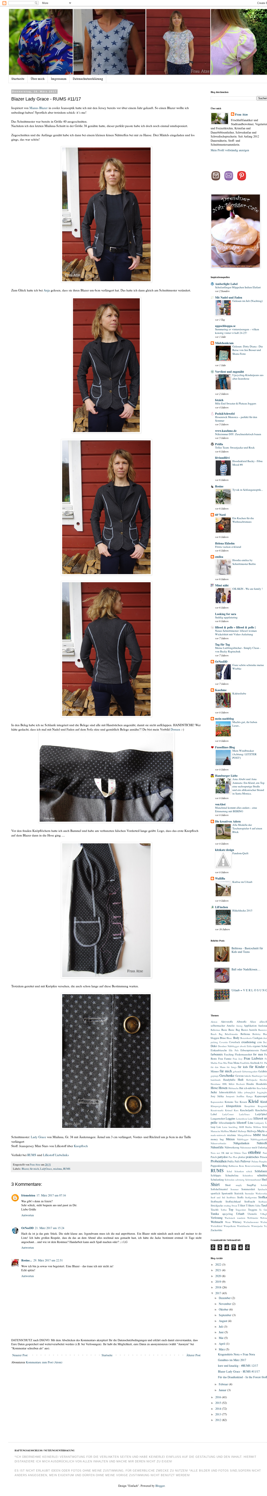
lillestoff (241, 1123)
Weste (228, 1222)
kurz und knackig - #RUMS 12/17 (238, 1366)
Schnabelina (231, 1175)
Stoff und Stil (218, 1197)
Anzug (239, 1025)
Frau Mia (222, 1062)
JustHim (240, 1096)
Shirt (215, 1184)
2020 (218, 1276)
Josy (213, 1096)
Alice (253, 1021)
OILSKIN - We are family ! (247, 589)
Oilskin (237, 1152)
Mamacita (215, 1131)
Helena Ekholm (225, 543)
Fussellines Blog (225, 747)
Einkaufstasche (219, 1050)
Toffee (224, 1209)
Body (236, 1038)
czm (259, 1042)
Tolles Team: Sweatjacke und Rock (235, 447)
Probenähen (219, 1161)
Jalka (240, 1092)
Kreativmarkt (217, 1110)
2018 (218, 1287)
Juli (221, 1326)
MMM (257, 1135)
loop (213, 1127)
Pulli (237, 1161)
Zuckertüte (216, 1230)
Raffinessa (233, 1165)
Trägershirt (241, 1209)
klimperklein (233, 1106)
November (225, 1304)
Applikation (250, 1025)
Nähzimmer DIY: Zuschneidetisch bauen (238, 434)
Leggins (230, 1118)
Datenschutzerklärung (88, 79)
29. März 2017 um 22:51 (48, 1260)
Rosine (219, 486)
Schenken (239, 1171)
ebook (243, 1046)
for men (258, 1054)
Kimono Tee (231, 1102)
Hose (214, 1087)
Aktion (214, 1021)
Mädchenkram (224, 343)
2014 (218, 1409)
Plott (235, 1157)
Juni (221, 1332)
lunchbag (233, 1127)
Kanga (249, 1096)
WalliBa (220, 878)
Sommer (234, 1189)
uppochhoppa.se (225, 326)
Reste (241, 1165)
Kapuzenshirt (217, 1101)
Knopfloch (80, 1146)
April (222, 1344)
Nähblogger (242, 1139)
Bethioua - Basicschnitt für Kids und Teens (247, 950)
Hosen (223, 1087)
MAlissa (257, 1127)
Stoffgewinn (251, 1197)
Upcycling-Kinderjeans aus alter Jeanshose (247, 376)
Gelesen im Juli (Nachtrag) (247, 301)
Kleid (253, 1101)
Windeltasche (243, 1226)
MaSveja (252, 1131)
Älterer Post (193, 1355)
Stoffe (240, 1197)
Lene (250, 1118)
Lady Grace (38, 1137)
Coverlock (234, 1042)
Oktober (224, 1309)
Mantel (233, 1131)
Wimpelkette (230, 1226)
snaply (239, 1185)
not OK (220, 1152)
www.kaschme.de (226, 430)
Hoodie (250, 1084)
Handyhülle (229, 1080)
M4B (241, 1127)
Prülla (219, 444)
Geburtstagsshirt (249, 1071)
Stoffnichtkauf (233, 1201)
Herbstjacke (251, 1079)
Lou (219, 1127)
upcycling (227, 1214)
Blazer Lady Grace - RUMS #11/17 (239, 1371)
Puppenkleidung (219, 1166)
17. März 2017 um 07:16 (51, 1195)
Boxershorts (246, 1038)
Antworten (27, 1215)
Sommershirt (248, 1189)
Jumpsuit (230, 1096)
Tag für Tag (222, 644)
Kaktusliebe (239, 693)
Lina (250, 1123)
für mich (34, 1169)
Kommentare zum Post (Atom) (44, 1362)
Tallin (258, 1205)
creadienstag (248, 1042)
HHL (224, 1083)
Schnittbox (248, 1175)
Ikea (259, 1088)
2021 (218, 1270)
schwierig (239, 1179)
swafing (227, 1205)
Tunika (215, 1214)
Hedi (240, 1080)
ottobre (254, 1152)
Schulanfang (217, 1179)
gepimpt (215, 1075)
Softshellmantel (219, 1189)
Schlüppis (216, 1175)
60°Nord (220, 514)
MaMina (225, 1131)
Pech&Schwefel (225, 413)
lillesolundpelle (227, 1123)
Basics (244, 1030)
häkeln (247, 1075)
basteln (253, 1030)
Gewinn (239, 1076)
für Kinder (256, 1066)
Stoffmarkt (216, 1201)
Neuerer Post (20, 1355)
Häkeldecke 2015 (242, 910)
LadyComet (228, 1114)
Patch (214, 1157)
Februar (224, 1384)
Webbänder (252, 1217)
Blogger (160, 1486)
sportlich (215, 1193)
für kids (243, 1067)
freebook (254, 1063)
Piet (230, 1157)
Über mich (38, 79)
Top (231, 1209)
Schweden (229, 1179)
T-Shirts (250, 1205)
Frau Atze (35, 1164)
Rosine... (26, 1260)
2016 (218, 1397)
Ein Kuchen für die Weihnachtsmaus (243, 520)
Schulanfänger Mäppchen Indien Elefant (238, 287)
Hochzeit (240, 1083)
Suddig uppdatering (226, 617)
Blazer (25, 1169)
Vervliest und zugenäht (229, 371)
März (222, 1349)
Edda (249, 1046)
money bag (217, 1139)
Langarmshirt (218, 1118)
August (223, 1321)
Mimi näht (222, 585)
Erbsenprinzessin (250, 1050)
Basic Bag (234, 1030)
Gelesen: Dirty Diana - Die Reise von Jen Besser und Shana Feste (247, 350)
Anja (47, 290)
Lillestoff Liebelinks (56, 1155)
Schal (229, 1171)
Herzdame (215, 1083)
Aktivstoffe (227, 1021)
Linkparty (259, 1122)
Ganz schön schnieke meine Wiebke (248, 666)
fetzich (219, 400)
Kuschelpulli (247, 1110)
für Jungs (231, 1067)
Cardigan (257, 1038)
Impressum (59, 79)
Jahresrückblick (227, 1092)
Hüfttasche (233, 1088)
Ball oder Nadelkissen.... (246, 969)
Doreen (176, 729)
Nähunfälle (217, 1147)
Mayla (260, 1131)
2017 (218, 1293)
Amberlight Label (226, 284)
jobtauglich (249, 1092)
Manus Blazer (38, 108)
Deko (214, 1046)
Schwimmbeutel (253, 1179)
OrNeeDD (27, 1228)
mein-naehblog (224, 718)
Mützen (230, 1139)
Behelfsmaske (231, 1034)
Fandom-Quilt (240, 853)
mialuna (57, 1169)
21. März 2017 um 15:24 (49, 1228)
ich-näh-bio (250, 1088)
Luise (224, 1127)
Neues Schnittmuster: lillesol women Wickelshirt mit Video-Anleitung (236, 632)
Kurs (236, 1110)
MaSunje (242, 1131)
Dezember (225, 1298)
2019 (218, 1282)
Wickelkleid (216, 1226)
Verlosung (217, 1218)
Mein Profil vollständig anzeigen (230, 150)
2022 (218, 1264)
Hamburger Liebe (226, 775)
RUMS (31, 1155)
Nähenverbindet (218, 1143)
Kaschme (221, 690)
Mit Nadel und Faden (228, 297)
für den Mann (218, 1067)
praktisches (252, 1157)
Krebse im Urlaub (242, 882)
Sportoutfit (227, 1193)
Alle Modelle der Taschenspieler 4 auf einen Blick (247, 828)
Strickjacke (217, 1205)
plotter (241, 1157)
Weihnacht (217, 1222)
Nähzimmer (245, 1147)
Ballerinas (215, 1029)
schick (249, 1171)
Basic (224, 1030)
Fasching (229, 1054)
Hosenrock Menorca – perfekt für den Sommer (236, 418)
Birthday (256, 1034)
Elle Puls (233, 1050)
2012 (218, 1420)
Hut (241, 1088)
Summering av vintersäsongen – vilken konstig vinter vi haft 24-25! (237, 331)
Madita (248, 1127)
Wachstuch (230, 1217)
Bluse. (229, 1038)
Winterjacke (257, 1226)
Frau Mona (233, 1063)
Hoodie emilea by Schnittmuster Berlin (244, 562)
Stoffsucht (249, 1201)
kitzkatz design (224, 850)
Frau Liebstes (253, 1058)
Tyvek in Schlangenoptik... (247, 490)
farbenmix (217, 1054)
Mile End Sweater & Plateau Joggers (235, 403)
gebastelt (237, 1071)
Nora (213, 1152)
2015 (218, 1403)
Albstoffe (242, 1021)
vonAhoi (220, 804)
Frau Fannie (225, 1058)
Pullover (246, 1161)
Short (228, 1185)
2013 (218, 1414)
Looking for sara (225, 614)
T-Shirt (241, 1205)
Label (214, 1114)
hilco (231, 1084)
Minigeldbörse (245, 1135)
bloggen (215, 1038)
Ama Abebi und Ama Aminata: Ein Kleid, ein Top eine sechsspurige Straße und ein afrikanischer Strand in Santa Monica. (248, 786)
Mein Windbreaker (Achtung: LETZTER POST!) (244, 754)
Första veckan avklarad (228, 547)
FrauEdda (244, 1062)
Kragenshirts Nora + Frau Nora (236, 1354)
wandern (241, 1217)
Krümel (228, 1110)
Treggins (252, 1209)
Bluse (223, 1038)
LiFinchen (221, 907)
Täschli (215, 1209)
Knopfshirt (249, 1106)
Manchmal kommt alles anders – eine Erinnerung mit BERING (236, 809)
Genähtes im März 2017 (232, 1360)
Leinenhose (241, 1118)
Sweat (234, 1205)
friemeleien (28, 1195)
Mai (221, 1338)
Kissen (243, 1102)
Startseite (17, 79)
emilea (219, 556)
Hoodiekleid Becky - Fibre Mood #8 (247, 462)
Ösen (244, 1152)
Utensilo (252, 1214)
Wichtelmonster (251, 1222)
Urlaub (240, 1214)
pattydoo (223, 1157)
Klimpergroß (217, 1106)
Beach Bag (217, 1034)
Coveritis (223, 1042)
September (225, 1315)
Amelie (231, 1025)
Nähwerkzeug (232, 1147)
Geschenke (226, 1075)
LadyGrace (46, 1169)
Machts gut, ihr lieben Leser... (244, 723)
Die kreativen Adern (228, 821)
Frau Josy (238, 1058)
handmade (216, 1079)
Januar (223, 1390)
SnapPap (251, 1185)
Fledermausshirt (243, 1054)
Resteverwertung (253, 1165)
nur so (229, 1153)
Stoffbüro (231, 1197)
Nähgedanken (241, 1143)
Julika (220, 1096)
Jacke (214, 1092)
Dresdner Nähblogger (228, 1046)
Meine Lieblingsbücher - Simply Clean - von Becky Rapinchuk (238, 649)
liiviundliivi (222, 457)
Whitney (237, 1222)
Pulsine (255, 1161)
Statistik (238, 1193)
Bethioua (245, 1034)
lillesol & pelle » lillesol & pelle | (235, 627)
